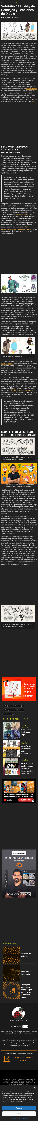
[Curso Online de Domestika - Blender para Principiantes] (19, 873)
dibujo (6, 706)
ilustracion (20, 710)
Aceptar (19, 1108)
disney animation (10, 710)
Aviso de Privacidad (12, 1118)
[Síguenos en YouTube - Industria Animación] (19, 791)
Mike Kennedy (31, 89)
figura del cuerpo (7, 364)
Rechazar (19, 1114)
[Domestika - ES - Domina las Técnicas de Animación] (19, 689)
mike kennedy (9, 714)
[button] (35, 1088)
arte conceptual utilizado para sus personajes (16, 228)
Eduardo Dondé (6, 17)
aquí (33, 101)
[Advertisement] (19, 123)
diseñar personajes (22, 214)
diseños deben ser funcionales (22, 390)
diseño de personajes (17, 706)
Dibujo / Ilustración (9, 2)
